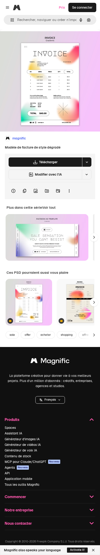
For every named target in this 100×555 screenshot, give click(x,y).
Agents (16, 467)
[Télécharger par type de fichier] (86, 162)
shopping (67, 335)
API (7, 473)
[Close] (93, 550)
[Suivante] (94, 237)
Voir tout (49, 207)
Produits (12, 419)
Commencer (15, 496)
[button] (50, 400)
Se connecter (82, 7)
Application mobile (18, 479)
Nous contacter (18, 523)
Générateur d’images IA (22, 439)
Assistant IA (13, 433)
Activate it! (77, 550)
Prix (62, 7)
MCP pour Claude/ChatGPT (32, 462)
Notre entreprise (19, 509)
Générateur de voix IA (21, 450)
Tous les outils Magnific (22, 484)
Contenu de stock (18, 456)
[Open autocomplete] (10, 20)
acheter (45, 335)
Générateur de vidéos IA (23, 445)
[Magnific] (50, 361)
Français (50, 400)
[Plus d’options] (69, 190)
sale (12, 335)
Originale (30, 40)
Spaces (10, 428)
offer (28, 335)
